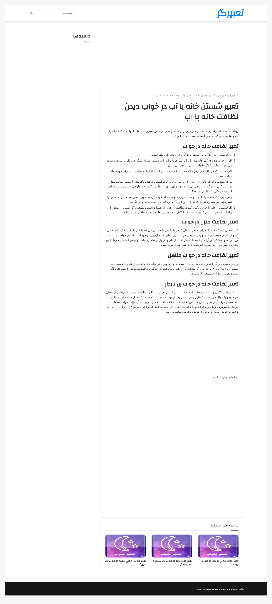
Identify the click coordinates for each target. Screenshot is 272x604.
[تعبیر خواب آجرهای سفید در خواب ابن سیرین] (125, 546)
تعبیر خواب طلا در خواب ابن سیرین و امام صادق (172, 563)
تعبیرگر (232, 95)
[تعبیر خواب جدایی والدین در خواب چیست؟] (218, 546)
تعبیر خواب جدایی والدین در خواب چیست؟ (220, 563)
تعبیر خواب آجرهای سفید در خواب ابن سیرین (125, 563)
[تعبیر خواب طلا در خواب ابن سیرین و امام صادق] (172, 546)
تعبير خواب (220, 95)
